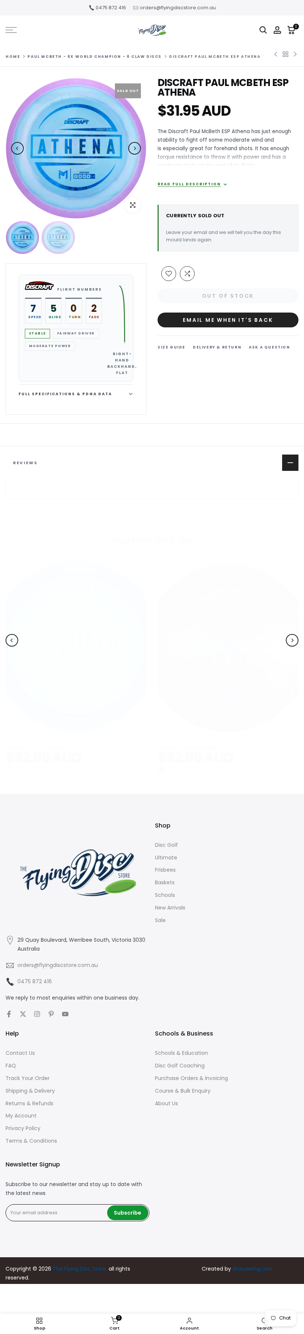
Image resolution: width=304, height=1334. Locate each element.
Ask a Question (269, 347)
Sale (160, 920)
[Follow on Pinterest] (51, 1014)
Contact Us (20, 1053)
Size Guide (171, 347)
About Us (166, 1103)
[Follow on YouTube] (65, 1014)
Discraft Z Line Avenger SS (192, 747)
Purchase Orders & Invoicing (191, 1078)
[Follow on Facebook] (9, 1014)
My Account (21, 1115)
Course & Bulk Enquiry (183, 1090)
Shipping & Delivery (30, 1090)
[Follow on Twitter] (23, 1014)
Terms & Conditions (31, 1141)
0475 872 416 (111, 7)
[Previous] (17, 148)
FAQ (11, 1065)
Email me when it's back (228, 320)
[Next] (134, 148)
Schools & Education (181, 1053)
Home (13, 57)
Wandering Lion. (252, 1268)
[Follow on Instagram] (37, 1014)
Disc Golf (166, 845)
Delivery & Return (217, 347)
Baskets (165, 882)
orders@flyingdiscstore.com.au (178, 7)
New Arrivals (170, 907)
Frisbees (165, 870)
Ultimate (166, 857)
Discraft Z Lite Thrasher (37, 747)
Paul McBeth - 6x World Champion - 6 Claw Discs (94, 57)
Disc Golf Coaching (180, 1065)
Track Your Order (28, 1078)
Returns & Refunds (29, 1103)
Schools (165, 895)
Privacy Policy (23, 1128)
